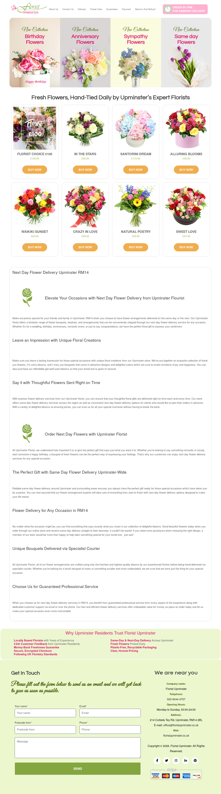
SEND (77, 768)
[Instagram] (176, 760)
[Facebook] (157, 760)
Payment (126, 9)
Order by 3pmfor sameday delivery (189, 9)
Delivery (82, 9)
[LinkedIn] (185, 760)
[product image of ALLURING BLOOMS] (186, 128)
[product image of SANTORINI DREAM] (135, 128)
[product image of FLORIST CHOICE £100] (34, 128)
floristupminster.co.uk (176, 735)
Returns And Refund (145, 9)
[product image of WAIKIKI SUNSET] (34, 205)
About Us (53, 9)
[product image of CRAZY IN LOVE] (85, 205)
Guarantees (112, 9)
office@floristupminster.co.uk (180, 725)
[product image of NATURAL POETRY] (135, 205)
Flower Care (96, 9)
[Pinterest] (195, 760)
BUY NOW (34, 170)
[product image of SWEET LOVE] (186, 205)
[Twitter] (166, 760)
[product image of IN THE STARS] (85, 128)
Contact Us (68, 9)
